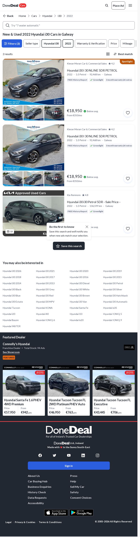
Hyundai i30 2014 (12, 283)
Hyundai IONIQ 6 (45, 320)
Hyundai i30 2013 (45, 283)
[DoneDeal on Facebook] (40, 455)
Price (114, 43)
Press (73, 475)
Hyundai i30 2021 (45, 271)
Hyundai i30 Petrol (113, 283)
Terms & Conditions (50, 522)
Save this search (71, 246)
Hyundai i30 (51, 43)
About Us (34, 475)
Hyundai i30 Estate (13, 301)
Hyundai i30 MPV (45, 301)
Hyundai (47, 15)
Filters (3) (13, 43)
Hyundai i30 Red (44, 295)
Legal (8, 522)
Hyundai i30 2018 (12, 277)
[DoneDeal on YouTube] (69, 455)
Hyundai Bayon (11, 320)
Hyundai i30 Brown (80, 295)
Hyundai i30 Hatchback (115, 295)
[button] (87, 226)
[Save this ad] (128, 113)
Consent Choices (81, 497)
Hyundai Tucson (11, 307)
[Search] (8, 25)
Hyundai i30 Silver (112, 289)
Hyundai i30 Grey (45, 289)
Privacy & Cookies (25, 522)
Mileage (127, 43)
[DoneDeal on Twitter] (54, 455)
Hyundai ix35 (110, 307)
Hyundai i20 (9, 313)
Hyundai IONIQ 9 (112, 320)
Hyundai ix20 (76, 320)
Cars (34, 15)
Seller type (32, 43)
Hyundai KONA (44, 307)
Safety (74, 492)
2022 (68, 43)
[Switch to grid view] (107, 54)
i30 (59, 15)
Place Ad (118, 5)
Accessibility (36, 503)
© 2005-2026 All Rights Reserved (113, 521)
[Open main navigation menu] (131, 5)
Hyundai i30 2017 (45, 277)
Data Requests (37, 497)
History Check (37, 492)
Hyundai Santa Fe (79, 307)
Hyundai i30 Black (12, 289)
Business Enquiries (39, 486)
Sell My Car (77, 486)
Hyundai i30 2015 (112, 277)
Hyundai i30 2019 (112, 271)
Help (73, 481)
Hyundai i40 (42, 313)
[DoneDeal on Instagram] (97, 455)
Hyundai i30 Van (78, 301)
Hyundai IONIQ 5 (112, 313)
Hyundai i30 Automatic (115, 301)
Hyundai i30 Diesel (79, 283)
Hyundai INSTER (11, 326)
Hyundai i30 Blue (11, 295)
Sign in (69, 465)
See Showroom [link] (11, 352)
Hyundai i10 (76, 313)
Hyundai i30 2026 (12, 271)
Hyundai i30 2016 (79, 277)
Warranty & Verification (91, 43)
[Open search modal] (106, 5)
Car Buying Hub (37, 481)
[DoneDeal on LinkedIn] (83, 455)
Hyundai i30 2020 (79, 271)
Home (22, 15)
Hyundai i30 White (79, 289)
